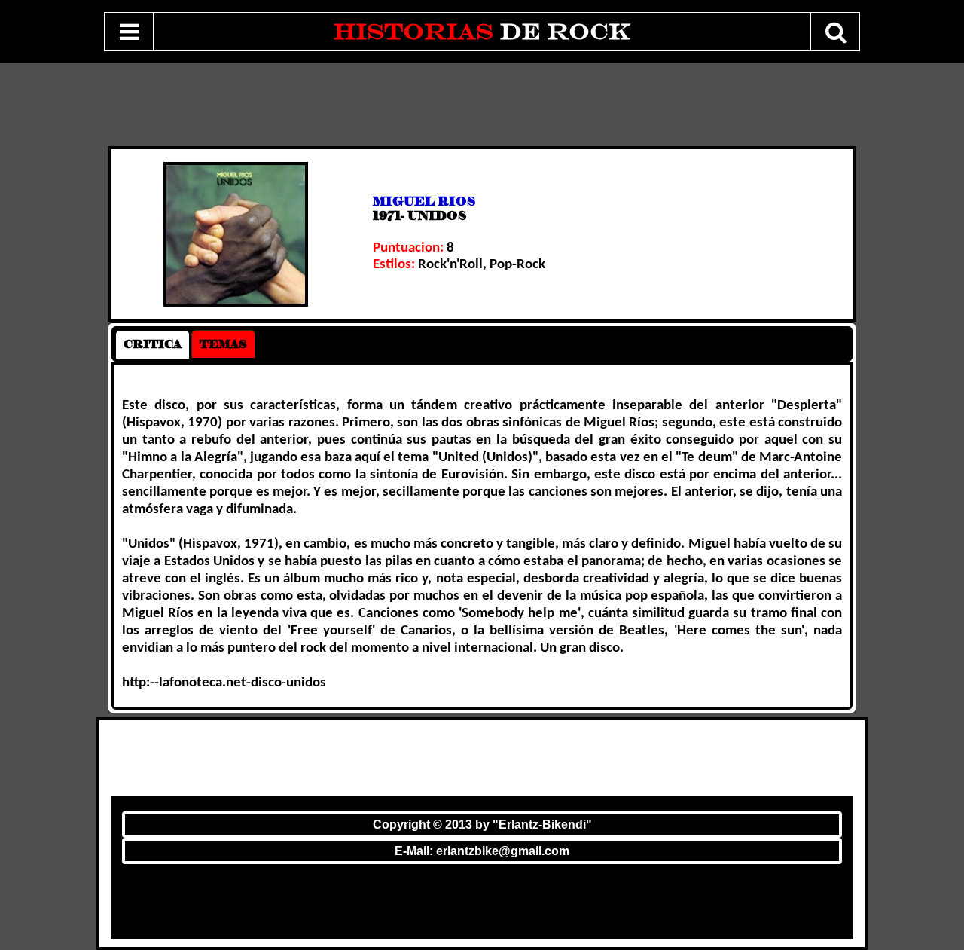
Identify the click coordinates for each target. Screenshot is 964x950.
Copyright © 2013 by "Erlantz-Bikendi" (482, 824)
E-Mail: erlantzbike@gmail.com (482, 851)
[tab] (152, 344)
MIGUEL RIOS (424, 201)
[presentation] (152, 344)
